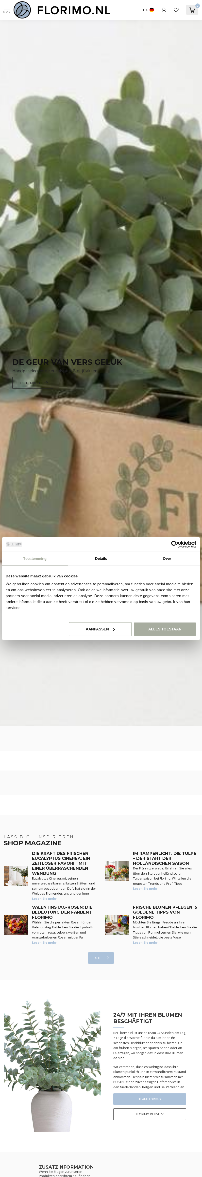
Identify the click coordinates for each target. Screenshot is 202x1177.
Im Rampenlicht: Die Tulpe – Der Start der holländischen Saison (164, 858)
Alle (98, 958)
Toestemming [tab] (35, 558)
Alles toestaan (165, 629)
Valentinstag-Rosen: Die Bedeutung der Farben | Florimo (62, 912)
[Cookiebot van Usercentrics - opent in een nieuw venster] (174, 544)
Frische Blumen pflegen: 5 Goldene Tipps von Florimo (165, 912)
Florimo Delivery (150, 1114)
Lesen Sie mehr (44, 898)
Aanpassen (97, 629)
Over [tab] (167, 558)
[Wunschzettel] (176, 10)
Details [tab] (101, 558)
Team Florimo (150, 1099)
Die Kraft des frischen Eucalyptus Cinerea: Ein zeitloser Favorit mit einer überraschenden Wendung (61, 863)
